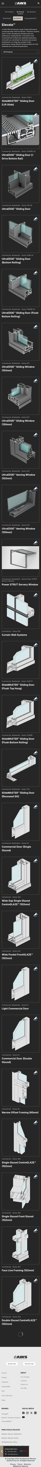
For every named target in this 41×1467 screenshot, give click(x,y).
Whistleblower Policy (9, 1442)
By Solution (31, 12)
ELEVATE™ (18, 18)
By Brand (20, 12)
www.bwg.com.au (13, 1454)
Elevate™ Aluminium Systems (11, 1417)
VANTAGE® (7, 18)
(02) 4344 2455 (12, 1451)
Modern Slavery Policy (10, 1438)
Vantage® (5, 1414)
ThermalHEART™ (30, 18)
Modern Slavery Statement (11, 1434)
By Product (9, 12)
